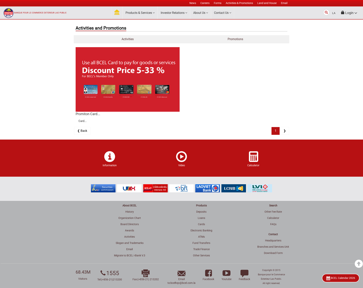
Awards (129, 230)
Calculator (273, 217)
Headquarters (273, 240)
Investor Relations (173, 13)
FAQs (273, 224)
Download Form (273, 252)
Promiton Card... (88, 114)
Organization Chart (129, 217)
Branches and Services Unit (273, 246)
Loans (201, 217)
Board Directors (129, 224)
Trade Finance (201, 249)
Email (129, 249)
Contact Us (221, 13)
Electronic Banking (201, 230)
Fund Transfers (201, 242)
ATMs (201, 236)
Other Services (201, 255)
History (129, 211)
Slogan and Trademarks (129, 242)
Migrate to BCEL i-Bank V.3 (129, 255)
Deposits (201, 211)
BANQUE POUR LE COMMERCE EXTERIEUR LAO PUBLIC (40, 13)
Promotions (235, 39)
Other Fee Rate (273, 211)
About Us (199, 13)
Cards (201, 224)
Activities (128, 39)
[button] (349, 12)
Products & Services (139, 13)
